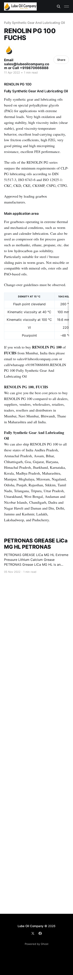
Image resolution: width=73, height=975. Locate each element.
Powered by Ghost (36, 944)
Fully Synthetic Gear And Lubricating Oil (34, 23)
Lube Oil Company (31, 926)
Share (61, 59)
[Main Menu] (66, 6)
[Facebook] (40, 933)
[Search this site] (58, 6)
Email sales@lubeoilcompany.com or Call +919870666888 (26, 64)
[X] (32, 933)
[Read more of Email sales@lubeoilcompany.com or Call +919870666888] (9, 50)
